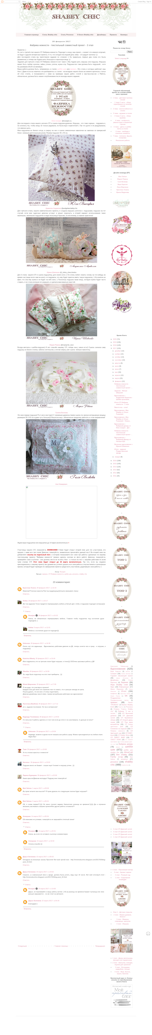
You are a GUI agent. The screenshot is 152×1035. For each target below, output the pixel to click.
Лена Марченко (122, 187)
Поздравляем (115, 698)
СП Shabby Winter (124, 735)
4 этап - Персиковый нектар (122, 870)
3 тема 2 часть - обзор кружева (123, 117)
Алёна (25, 601)
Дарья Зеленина (29, 857)
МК (126, 696)
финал (118, 747)
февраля (118, 381)
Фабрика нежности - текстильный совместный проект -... (123, 386)
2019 (115, 342)
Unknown (26, 643)
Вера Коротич (123, 184)
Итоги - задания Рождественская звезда (121, 451)
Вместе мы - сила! (121, 407)
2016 (115, 460)
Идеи (112, 687)
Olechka (26, 671)
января (118, 457)
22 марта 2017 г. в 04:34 (50, 901)
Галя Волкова (123, 182)
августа (118, 363)
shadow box (125, 765)
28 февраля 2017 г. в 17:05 (46, 684)
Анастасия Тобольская (119, 666)
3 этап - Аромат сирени (122, 872)
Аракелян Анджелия (53, 208)
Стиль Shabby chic (49, 35)
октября (118, 357)
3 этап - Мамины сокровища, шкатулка (122, 920)
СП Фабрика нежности (56, 574)
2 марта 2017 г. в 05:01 (40, 801)
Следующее (22, 946)
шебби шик (61, 69)
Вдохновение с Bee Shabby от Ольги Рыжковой (121, 412)
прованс (73, 69)
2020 (115, 339)
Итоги (123, 691)
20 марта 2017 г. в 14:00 (47, 888)
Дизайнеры (101, 35)
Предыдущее (100, 946)
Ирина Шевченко (53, 272)
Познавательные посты (119, 700)
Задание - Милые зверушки (120, 392)
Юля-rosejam (57, 121)
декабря (118, 351)
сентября (118, 360)
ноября (118, 354)
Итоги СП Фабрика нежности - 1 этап (121, 403)
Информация (124, 687)
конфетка (113, 693)
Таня (24, 749)
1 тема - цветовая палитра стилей (122, 99)
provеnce (124, 759)
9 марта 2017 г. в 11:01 (42, 627)
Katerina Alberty (29, 658)
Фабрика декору (126, 744)
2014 (115, 467)
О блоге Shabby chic (85, 35)
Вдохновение (118, 668)
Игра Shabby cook (119, 685)
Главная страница (31, 35)
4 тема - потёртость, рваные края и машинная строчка (122, 122)
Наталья (26, 762)
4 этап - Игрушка (123, 924)
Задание (124, 682)
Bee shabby (121, 755)
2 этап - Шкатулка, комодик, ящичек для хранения (122, 963)
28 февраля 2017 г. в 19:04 (46, 731)
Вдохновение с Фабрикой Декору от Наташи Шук (122, 439)
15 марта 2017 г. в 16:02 (45, 841)
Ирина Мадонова (122, 192)
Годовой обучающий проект (121, 676)
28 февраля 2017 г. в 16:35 (40, 643)
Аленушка (27, 816)
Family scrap (116, 757)
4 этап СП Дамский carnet (122, 829)
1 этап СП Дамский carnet (122, 837)
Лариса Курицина (30, 775)
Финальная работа (123, 140)
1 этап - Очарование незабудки (122, 878)
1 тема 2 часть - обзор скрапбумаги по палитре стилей (123, 104)
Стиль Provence (67, 35)
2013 (115, 470)
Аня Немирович (61, 484)
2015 (115, 463)
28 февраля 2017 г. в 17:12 (48, 704)
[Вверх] (148, 935)
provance (75, 574)
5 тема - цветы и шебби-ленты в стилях (123, 128)
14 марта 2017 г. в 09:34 (40, 816)
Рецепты (120, 707)
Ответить (26, 594)
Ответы (27, 611)
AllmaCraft (128, 752)
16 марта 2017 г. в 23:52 (45, 872)
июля (117, 366)
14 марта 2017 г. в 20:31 (47, 831)
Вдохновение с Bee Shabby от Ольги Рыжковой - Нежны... (122, 419)
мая (116, 372)
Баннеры (124, 35)
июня (117, 369)
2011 (115, 476)
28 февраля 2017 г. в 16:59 (39, 671)
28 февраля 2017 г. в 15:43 (46, 588)
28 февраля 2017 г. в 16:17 (38, 601)
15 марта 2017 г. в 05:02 (45, 857)
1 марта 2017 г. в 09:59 (40, 788)
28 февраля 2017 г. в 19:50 (37, 749)
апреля (118, 375)
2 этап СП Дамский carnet (122, 834)
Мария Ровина (55, 345)
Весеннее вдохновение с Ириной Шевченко (123, 445)
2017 (115, 348)
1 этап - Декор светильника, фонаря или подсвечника (122, 959)
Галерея (113, 673)
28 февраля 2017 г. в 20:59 (47, 775)
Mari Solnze (27, 788)
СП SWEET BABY (117, 737)
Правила (113, 35)
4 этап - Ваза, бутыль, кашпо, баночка (123, 973)
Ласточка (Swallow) (30, 704)
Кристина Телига (29, 588)
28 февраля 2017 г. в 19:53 (40, 762)
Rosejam (31, 615)
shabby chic (83, 574)
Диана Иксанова (122, 678)
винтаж (128, 671)
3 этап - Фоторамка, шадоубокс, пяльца (122, 968)
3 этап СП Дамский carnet (122, 832)
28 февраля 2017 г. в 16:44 (45, 658)
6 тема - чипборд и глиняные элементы (122, 132)
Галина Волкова (126, 673)
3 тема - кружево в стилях (122, 113)
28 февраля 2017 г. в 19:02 (49, 717)
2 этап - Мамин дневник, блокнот (123, 916)
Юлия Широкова (29, 684)
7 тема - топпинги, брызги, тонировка (122, 137)
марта (117, 378)
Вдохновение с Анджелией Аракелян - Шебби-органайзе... (123, 397)
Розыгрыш (129, 707)
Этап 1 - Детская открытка (122, 912)
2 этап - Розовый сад (122, 875)
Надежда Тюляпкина (31, 717)
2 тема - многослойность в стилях (122, 110)
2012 (115, 473)
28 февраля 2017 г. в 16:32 (48, 615)
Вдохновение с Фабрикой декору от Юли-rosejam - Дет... (122, 426)
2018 (115, 345)
